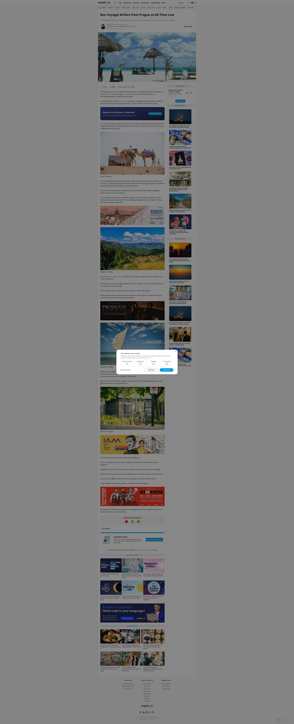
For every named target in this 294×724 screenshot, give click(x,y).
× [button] (175, 351)
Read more (148, 358)
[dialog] (147, 362)
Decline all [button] (151, 370)
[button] (126, 370)
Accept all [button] (166, 370)
